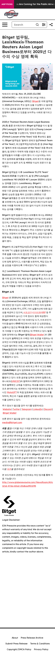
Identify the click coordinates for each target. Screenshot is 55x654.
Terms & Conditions (40, 643)
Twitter (16, 409)
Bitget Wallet (37, 334)
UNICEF (15, 381)
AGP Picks (7, 4)
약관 (9, 469)
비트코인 (27, 312)
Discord (48, 409)
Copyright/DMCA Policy (19, 649)
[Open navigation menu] (4, 24)
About (15, 637)
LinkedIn (37, 409)
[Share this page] (51, 24)
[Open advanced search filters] (43, 25)
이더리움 (36, 312)
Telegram (26, 409)
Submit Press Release (16, 643)
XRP (43, 312)
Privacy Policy (41, 649)
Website (7, 409)
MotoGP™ (12, 392)
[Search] (37, 25)
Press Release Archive (32, 637)
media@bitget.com (12, 422)
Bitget (35, 101)
